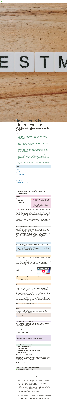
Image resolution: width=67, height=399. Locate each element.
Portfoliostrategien (42, 157)
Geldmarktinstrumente (25, 229)
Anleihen (47, 228)
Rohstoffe (32, 229)
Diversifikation (29, 230)
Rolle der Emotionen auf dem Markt (40, 159)
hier (36, 303)
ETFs (36, 157)
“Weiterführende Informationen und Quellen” (34, 162)
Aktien (33, 157)
